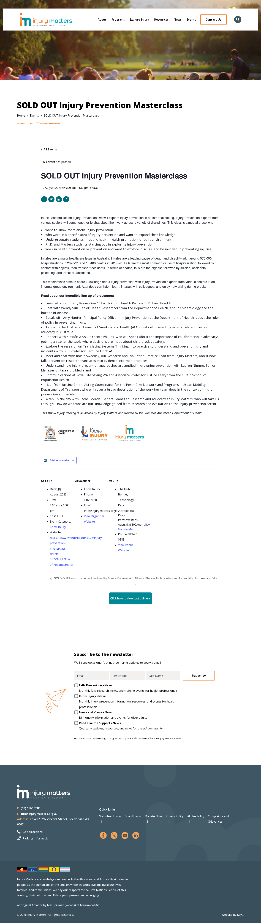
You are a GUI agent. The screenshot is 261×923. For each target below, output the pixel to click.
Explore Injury (139, 19)
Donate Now (153, 816)
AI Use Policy (195, 816)
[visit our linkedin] (136, 835)
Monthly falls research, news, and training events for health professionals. (128, 688)
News (177, 19)
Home (21, 115)
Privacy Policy (174, 816)
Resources (161, 19)
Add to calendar (59, 460)
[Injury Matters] (53, 20)
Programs (118, 19)
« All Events (49, 149)
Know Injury (58, 527)
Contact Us (213, 19)
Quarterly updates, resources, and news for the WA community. (121, 725)
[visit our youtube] (125, 835)
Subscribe (199, 675)
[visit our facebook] (103, 835)
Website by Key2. (233, 915)
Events (191, 19)
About (102, 19)
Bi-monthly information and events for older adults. (113, 715)
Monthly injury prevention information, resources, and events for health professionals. (127, 701)
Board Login (132, 816)
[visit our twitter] (114, 835)
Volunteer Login (110, 816)
